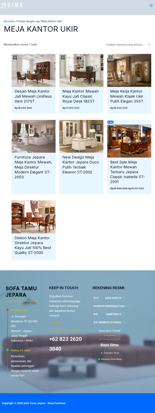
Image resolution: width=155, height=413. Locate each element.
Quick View (33, 83)
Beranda (9, 21)
